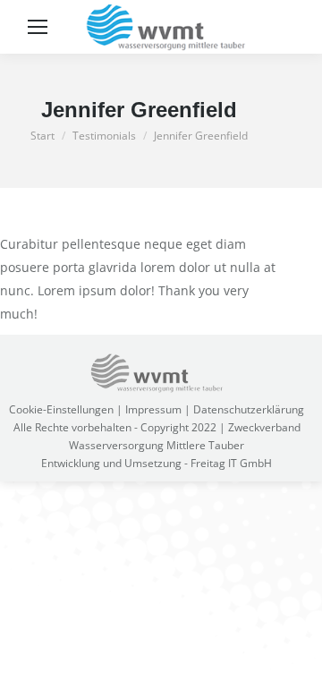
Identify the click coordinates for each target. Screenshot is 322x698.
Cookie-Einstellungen (61, 409)
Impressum (153, 409)
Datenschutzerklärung (248, 409)
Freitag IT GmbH (231, 463)
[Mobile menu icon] (37, 27)
